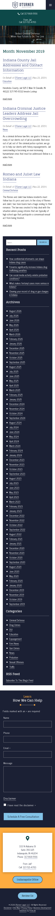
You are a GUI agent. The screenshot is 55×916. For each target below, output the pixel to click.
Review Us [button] (27, 896)
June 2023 (14, 488)
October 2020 (16, 557)
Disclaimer (9, 798)
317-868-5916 (30, 13)
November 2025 (16, 353)
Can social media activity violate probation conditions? (28, 276)
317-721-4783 (29, 22)
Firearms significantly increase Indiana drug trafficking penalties (28, 268)
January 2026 (15, 343)
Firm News (14, 643)
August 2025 (15, 367)
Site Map (16, 907)
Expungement (15, 639)
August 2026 (15, 311)
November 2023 (16, 464)
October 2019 (15, 599)
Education (7, 81)
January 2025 (15, 399)
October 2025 (15, 357)
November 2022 (16, 520)
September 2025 (17, 362)
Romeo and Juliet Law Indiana (21, 176)
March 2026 (14, 334)
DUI (10, 629)
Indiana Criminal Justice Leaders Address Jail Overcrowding (24, 113)
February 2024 (16, 450)
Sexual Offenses (16, 662)
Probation (13, 657)
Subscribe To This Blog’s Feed (19, 680)
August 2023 (15, 478)
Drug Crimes (14, 625)
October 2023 (16, 469)
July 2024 (14, 427)
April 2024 (14, 441)
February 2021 (15, 539)
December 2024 (17, 404)
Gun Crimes (14, 648)
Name (6, 718)
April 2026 (14, 329)
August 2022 (15, 534)
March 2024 (14, 446)
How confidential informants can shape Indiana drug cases (26, 260)
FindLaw (32, 910)
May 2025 (14, 381)
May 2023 (14, 492)
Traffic (12, 667)
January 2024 (15, 455)
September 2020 (17, 562)
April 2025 (14, 385)
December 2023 (16, 460)
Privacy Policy (26, 907)
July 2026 (14, 316)
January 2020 (15, 585)
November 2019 (16, 595)
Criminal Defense (10, 190)
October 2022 (16, 525)
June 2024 (14, 432)
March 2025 (14, 390)
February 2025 (16, 395)
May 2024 (14, 436)
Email (6, 748)
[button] (50, 5)
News (5, 129)
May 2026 (14, 325)
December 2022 (16, 515)
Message (7, 763)
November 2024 (17, 409)
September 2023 (17, 474)
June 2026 (14, 320)
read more (7, 99)
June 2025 (14, 376)
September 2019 (17, 604)
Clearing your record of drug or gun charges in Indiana (28, 293)
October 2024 (16, 413)
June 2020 (14, 571)
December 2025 (16, 348)
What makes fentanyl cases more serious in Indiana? (29, 285)
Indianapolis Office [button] (27, 880)
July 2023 (14, 483)
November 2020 (16, 553)
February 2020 (16, 581)
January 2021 (15, 543)
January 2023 (15, 511)
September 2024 (17, 418)
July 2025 (13, 371)
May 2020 (14, 576)
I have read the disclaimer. (21, 805)
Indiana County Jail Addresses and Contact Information (23, 65)
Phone (6, 733)
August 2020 (15, 567)
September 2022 (17, 529)
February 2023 (16, 506)
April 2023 (14, 497)
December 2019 (16, 590)
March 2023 (14, 502)
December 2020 (16, 548)
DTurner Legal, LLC (23, 78)
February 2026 (16, 339)
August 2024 (15, 422)
